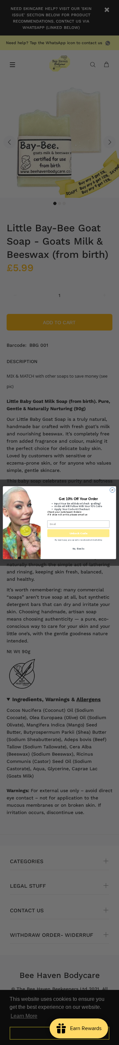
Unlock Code (78, 533)
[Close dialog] (112, 489)
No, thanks (78, 549)
